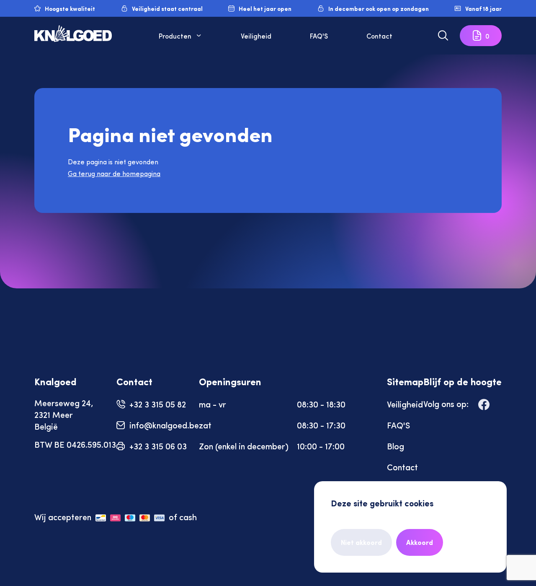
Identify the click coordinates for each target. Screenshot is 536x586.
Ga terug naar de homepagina (114, 173)
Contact (379, 35)
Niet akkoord (361, 542)
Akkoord (419, 542)
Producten (175, 35)
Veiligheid (256, 35)
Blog (395, 445)
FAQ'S (319, 35)
